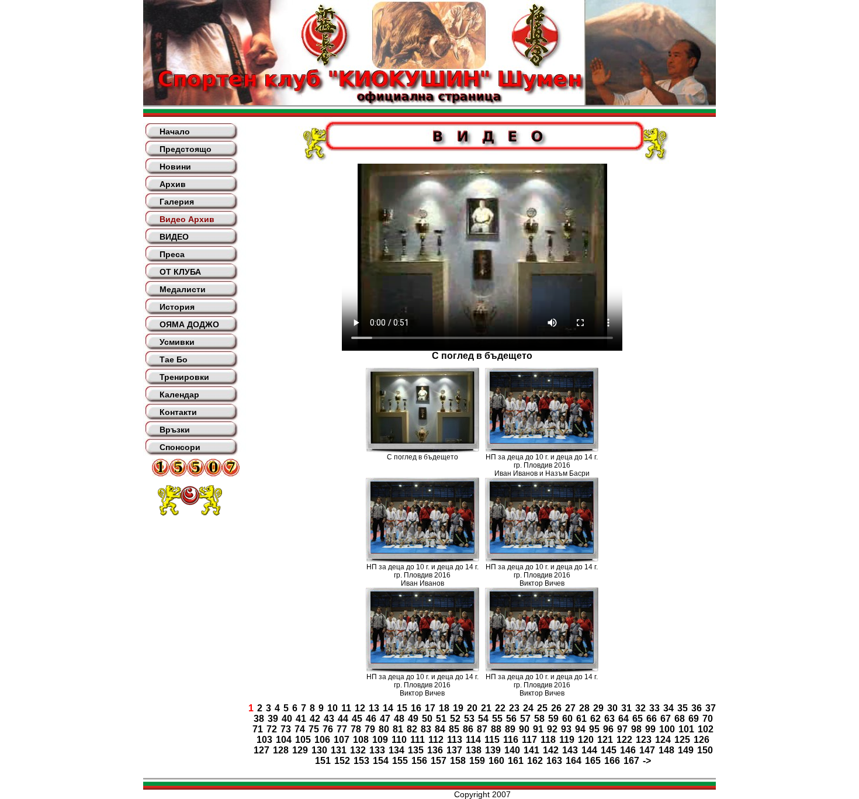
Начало (175, 131)
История (177, 307)
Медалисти (183, 289)
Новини (175, 166)
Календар (179, 394)
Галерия (177, 201)
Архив (173, 184)
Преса (172, 254)
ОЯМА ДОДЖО (189, 324)
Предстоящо (186, 149)
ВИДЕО (174, 236)
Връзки (175, 429)
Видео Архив (187, 219)
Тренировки (184, 377)
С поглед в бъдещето (422, 457)
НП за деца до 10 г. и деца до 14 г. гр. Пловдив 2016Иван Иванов (422, 575)
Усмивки (177, 342)
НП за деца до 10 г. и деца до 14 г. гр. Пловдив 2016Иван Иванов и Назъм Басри (542, 465)
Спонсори (180, 447)
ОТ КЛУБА (180, 271)
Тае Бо (174, 359)
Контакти (178, 412)
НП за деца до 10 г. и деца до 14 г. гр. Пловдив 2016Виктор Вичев (542, 575)
